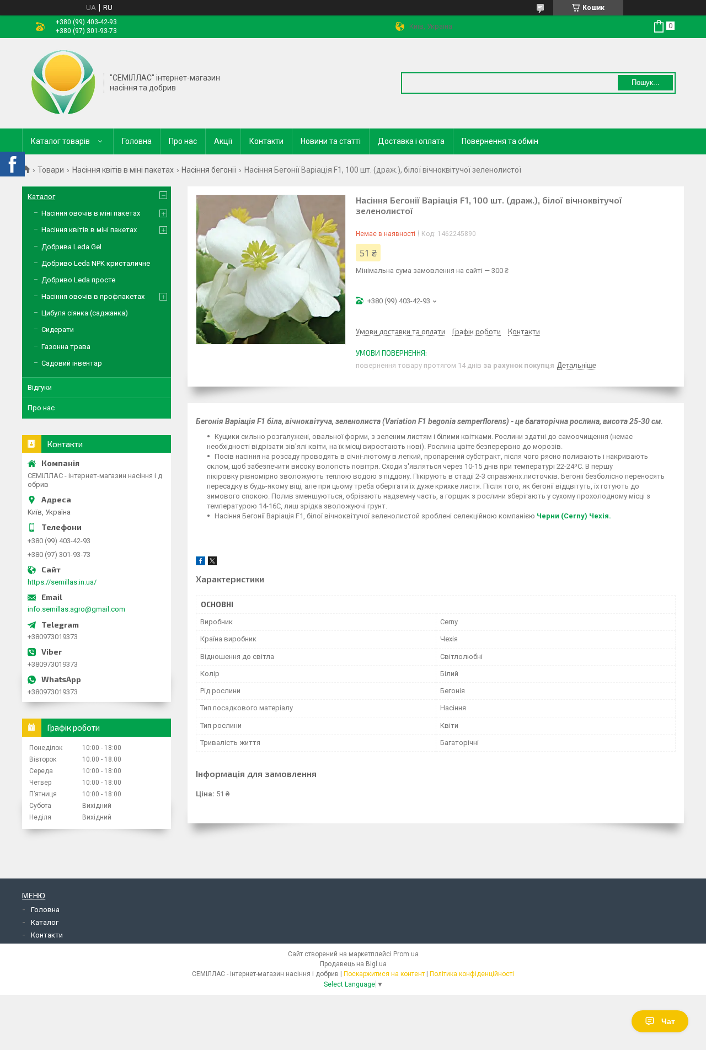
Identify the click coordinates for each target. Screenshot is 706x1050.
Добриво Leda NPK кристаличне (95, 263)
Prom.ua (406, 954)
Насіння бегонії (208, 169)
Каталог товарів (60, 141)
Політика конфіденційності (472, 974)
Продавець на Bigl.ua (353, 964)
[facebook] (200, 563)
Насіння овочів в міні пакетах (90, 213)
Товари (51, 169)
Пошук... (646, 82)
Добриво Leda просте (78, 280)
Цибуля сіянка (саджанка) (84, 313)
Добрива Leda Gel (71, 247)
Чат (668, 1021)
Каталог (41, 196)
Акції (223, 141)
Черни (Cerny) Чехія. (574, 516)
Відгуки (40, 387)
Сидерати (57, 329)
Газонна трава (65, 346)
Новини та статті (331, 141)
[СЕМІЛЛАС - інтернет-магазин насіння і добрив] (63, 82)
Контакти (266, 141)
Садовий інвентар (71, 363)
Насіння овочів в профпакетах (93, 296)
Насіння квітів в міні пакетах (123, 169)
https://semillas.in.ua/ (62, 582)
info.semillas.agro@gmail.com (76, 609)
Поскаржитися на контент (384, 974)
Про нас (183, 141)
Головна (137, 141)
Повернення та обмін (500, 141)
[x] (212, 563)
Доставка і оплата (411, 141)
